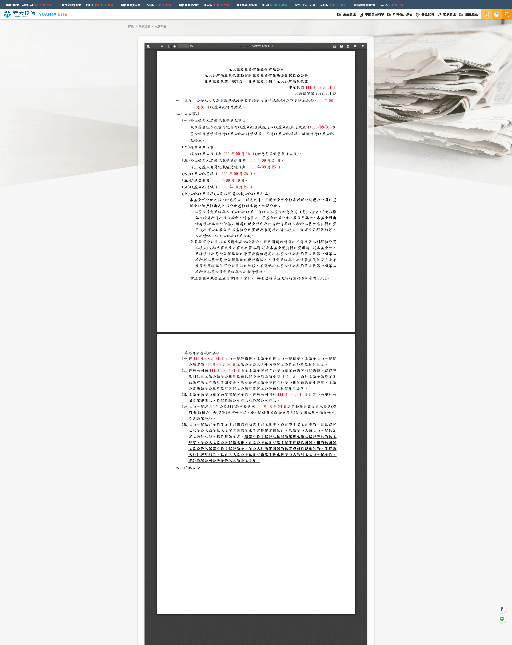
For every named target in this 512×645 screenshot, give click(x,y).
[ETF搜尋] (507, 14)
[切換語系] (497, 14)
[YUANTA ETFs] (53, 14)
